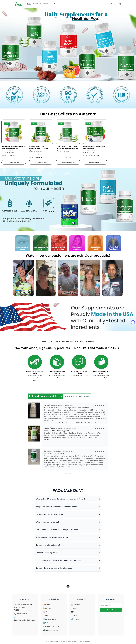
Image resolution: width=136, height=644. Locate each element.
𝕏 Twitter (74, 608)
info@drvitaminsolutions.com (25, 620)
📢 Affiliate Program (50, 630)
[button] (111, 4)
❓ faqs (46, 615)
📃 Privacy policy (49, 619)
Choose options (14, 162)
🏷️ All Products (48, 608)
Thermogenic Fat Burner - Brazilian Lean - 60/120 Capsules (13, 147)
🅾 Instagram (76, 612)
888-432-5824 (22, 614)
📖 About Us (47, 612)
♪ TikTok (74, 615)
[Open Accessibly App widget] (68, 586)
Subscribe (110, 610)
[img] (69, 396)
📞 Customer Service (51, 626)
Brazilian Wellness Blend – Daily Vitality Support (94, 147)
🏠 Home (46, 605)
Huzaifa (87, 641)
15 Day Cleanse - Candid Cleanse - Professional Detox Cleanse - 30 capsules (67, 148)
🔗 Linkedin (75, 619)
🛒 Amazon (75, 605)
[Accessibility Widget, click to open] (133, 322)
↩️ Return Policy (49, 623)
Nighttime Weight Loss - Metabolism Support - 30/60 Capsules (38, 148)
